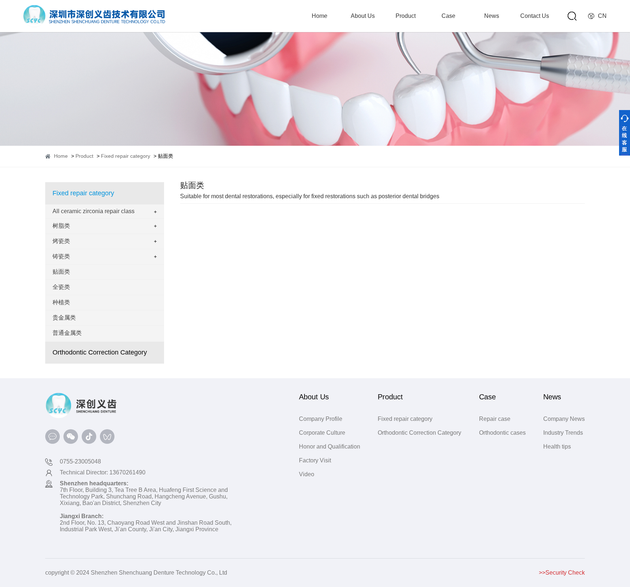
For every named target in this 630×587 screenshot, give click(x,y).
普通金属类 (67, 333)
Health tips (557, 446)
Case (448, 16)
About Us (363, 16)
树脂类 (61, 226)
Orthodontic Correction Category (99, 352)
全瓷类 (61, 287)
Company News (564, 419)
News (491, 16)
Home (319, 16)
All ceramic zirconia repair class (93, 211)
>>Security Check (562, 573)
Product (406, 16)
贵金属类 (64, 317)
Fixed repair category (125, 156)
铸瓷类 (61, 256)
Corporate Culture (322, 433)
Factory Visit (315, 460)
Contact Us (534, 16)
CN (602, 16)
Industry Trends (563, 433)
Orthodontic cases (502, 433)
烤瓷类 (61, 241)
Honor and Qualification (329, 446)
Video (306, 474)
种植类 (61, 302)
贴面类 (61, 272)
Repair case (494, 419)
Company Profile (320, 419)
